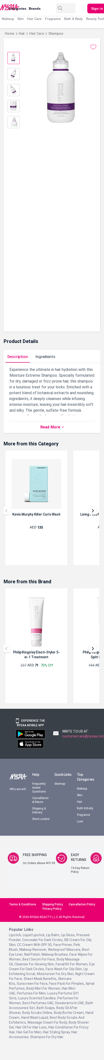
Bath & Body (77, 19)
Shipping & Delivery (39, 814)
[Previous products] (6, 514)
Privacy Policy (52, 914)
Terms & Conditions (21, 909)
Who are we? (16, 795)
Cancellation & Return (41, 804)
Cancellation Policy (83, 909)
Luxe (80, 825)
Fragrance (55, 19)
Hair (22, 33)
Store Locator (37, 824)
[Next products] (93, 514)
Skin (21, 19)
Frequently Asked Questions (40, 791)
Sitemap (60, 792)
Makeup (8, 19)
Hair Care (36, 19)
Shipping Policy (53, 909)
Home (10, 33)
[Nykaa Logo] (3, 7)
